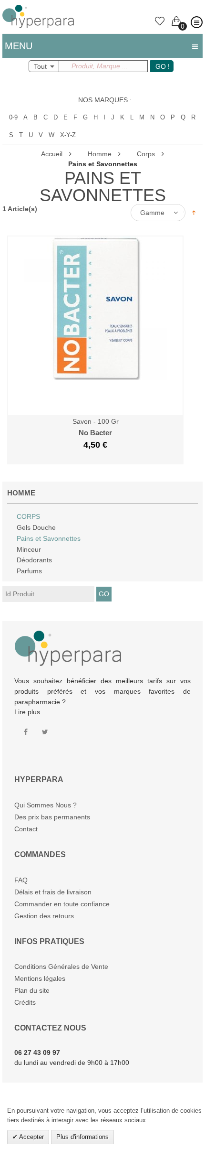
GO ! (162, 66)
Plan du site (32, 990)
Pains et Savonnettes (49, 538)
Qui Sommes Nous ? (45, 805)
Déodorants (34, 560)
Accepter (31, 1136)
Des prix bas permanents (52, 817)
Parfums (29, 571)
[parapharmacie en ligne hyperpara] (38, 9)
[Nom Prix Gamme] (160, 212)
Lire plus (27, 712)
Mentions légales (39, 978)
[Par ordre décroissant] (193, 212)
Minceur (29, 549)
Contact (26, 829)
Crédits (25, 1002)
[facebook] (26, 732)
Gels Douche (36, 527)
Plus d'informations (82, 1136)
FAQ (21, 880)
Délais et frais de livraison (53, 892)
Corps (28, 516)
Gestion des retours (44, 916)
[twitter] (45, 732)
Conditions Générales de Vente (61, 966)
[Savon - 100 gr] (95, 241)
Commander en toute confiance (62, 904)
